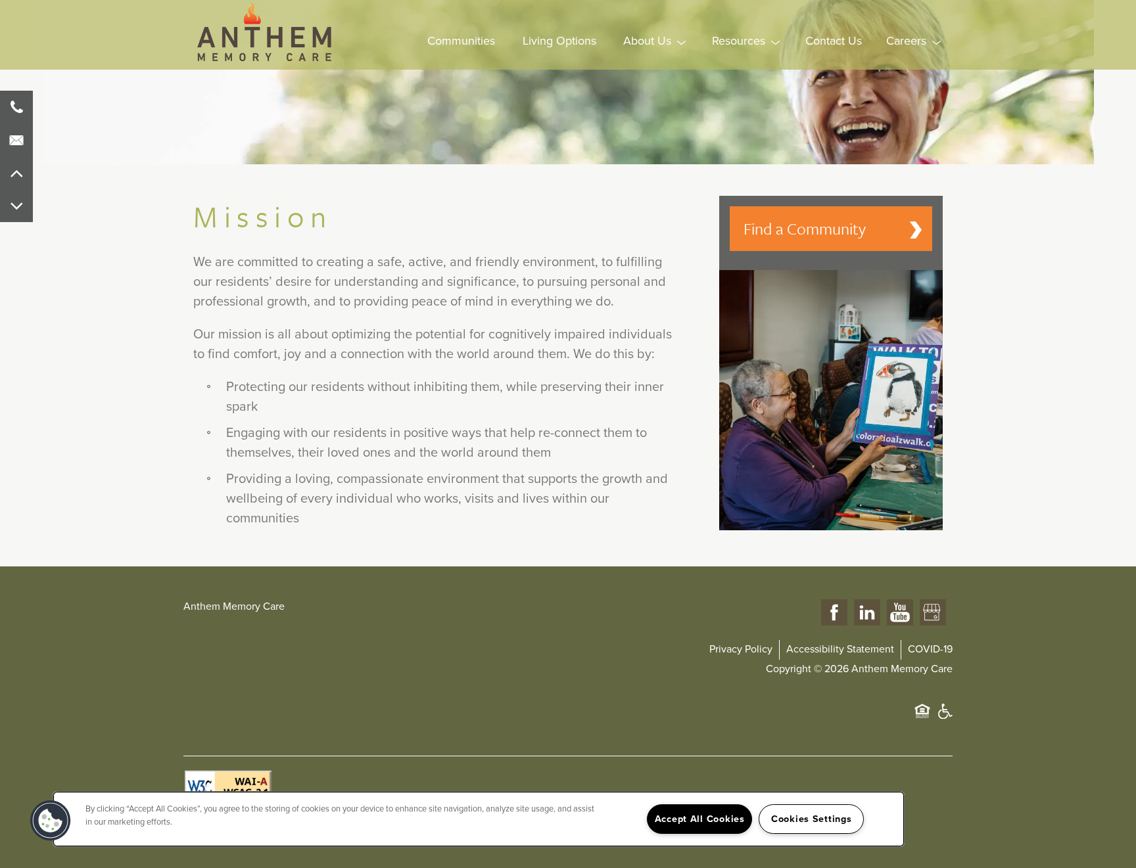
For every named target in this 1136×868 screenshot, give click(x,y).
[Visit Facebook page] (834, 613)
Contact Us (833, 41)
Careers (906, 41)
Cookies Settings (811, 819)
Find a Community (805, 228)
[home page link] (265, 32)
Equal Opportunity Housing (922, 718)
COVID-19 (930, 649)
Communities (461, 41)
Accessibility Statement (840, 649)
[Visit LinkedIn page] (867, 613)
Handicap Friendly (945, 718)
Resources (738, 41)
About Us (647, 41)
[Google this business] (933, 613)
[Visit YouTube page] (900, 613)
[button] (51, 821)
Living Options (559, 41)
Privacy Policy (740, 649)
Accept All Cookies (700, 819)
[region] (479, 819)
